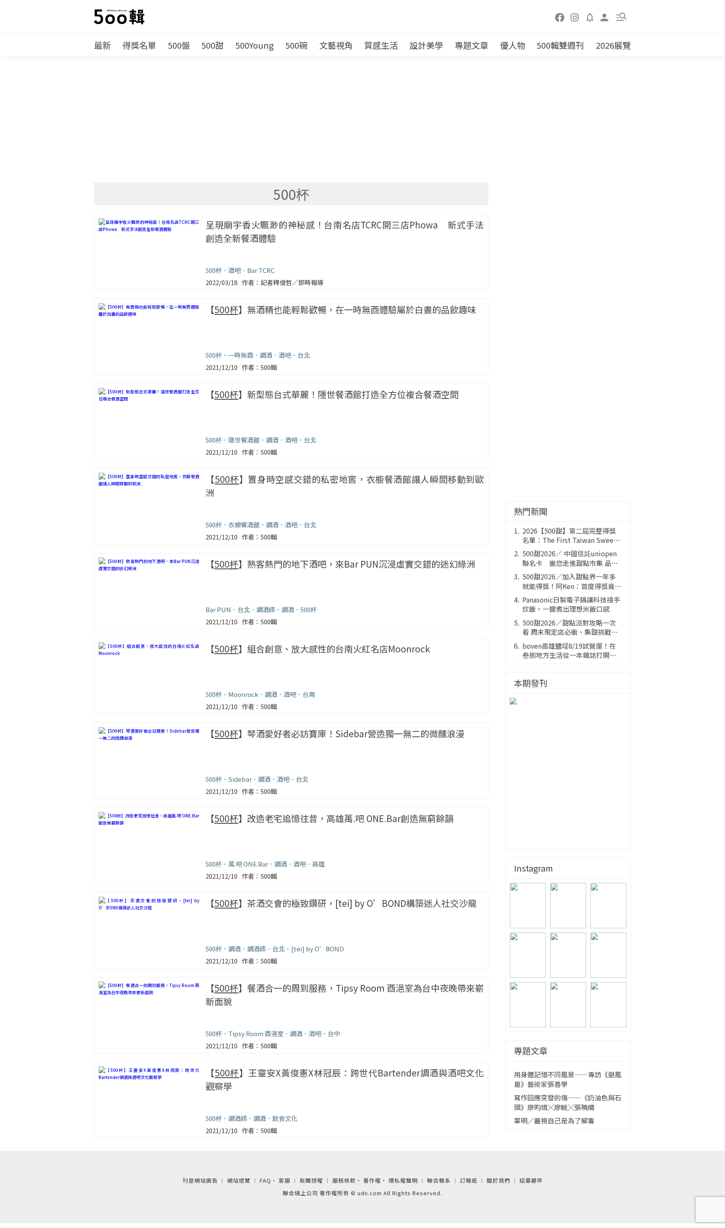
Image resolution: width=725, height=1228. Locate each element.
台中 (334, 1033)
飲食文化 (284, 1118)
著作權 (372, 1180)
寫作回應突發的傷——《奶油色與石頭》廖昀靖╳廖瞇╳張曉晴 (567, 1102)
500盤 (179, 45)
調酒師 (265, 609)
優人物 (512, 45)
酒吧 (234, 270)
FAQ (265, 1180)
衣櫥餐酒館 (244, 524)
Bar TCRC (260, 270)
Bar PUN (218, 609)
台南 (309, 694)
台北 (303, 355)
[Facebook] (560, 17)
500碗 (296, 45)
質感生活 (381, 45)
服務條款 (344, 1180)
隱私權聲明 (403, 1180)
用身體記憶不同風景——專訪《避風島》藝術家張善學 (567, 1079)
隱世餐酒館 (244, 439)
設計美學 (426, 45)
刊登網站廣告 (200, 1180)
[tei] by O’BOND (317, 948)
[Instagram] (575, 17)
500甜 (212, 45)
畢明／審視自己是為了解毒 (554, 1120)
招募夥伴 (531, 1180)
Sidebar (240, 779)
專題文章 (471, 45)
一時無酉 (240, 355)
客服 (284, 1180)
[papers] (590, 17)
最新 (102, 45)
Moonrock (243, 694)
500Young (254, 45)
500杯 (214, 270)
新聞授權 (311, 1180)
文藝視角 (336, 45)
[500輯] (120, 16)
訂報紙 (468, 1180)
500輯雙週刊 (560, 45)
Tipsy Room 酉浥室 (256, 1033)
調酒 (266, 355)
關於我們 (498, 1180)
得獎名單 (139, 45)
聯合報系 (439, 1180)
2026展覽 (613, 45)
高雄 (318, 863)
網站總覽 (238, 1180)
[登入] (604, 16)
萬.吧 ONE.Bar (248, 863)
